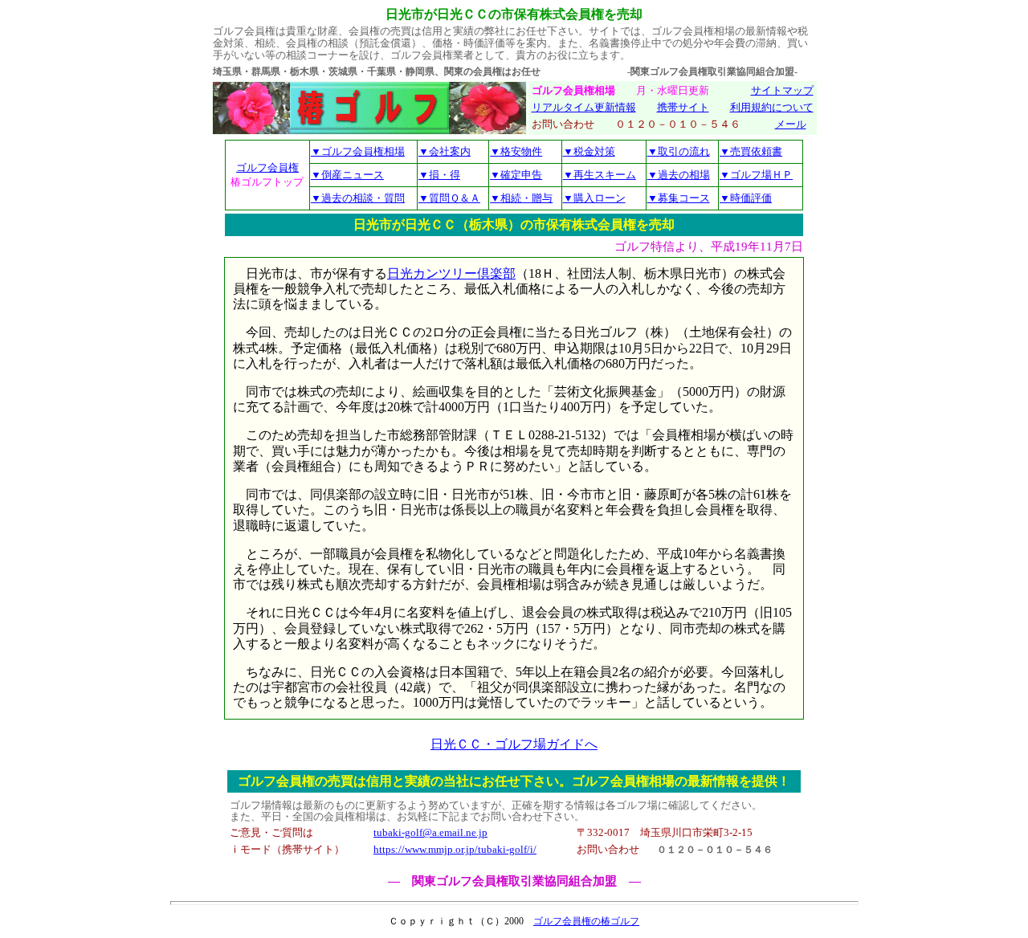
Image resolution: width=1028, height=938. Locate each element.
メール (790, 124)
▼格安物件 (516, 151)
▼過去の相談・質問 (358, 198)
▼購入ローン (594, 198)
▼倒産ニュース (347, 175)
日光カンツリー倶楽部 (451, 273)
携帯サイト (683, 107)
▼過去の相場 (678, 175)
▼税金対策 (589, 151)
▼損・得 (439, 175)
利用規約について (772, 107)
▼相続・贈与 (521, 198)
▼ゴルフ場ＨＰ (756, 175)
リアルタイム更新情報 (584, 107)
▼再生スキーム (599, 175)
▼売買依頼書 (751, 151)
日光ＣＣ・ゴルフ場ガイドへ (514, 744)
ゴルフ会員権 (267, 167)
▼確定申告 (516, 175)
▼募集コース (678, 198)
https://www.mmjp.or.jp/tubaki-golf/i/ (454, 849)
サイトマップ (782, 90)
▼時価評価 (746, 198)
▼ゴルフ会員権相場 (358, 151)
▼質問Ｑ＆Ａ (449, 198)
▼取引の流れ (678, 151)
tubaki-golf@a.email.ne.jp (430, 832)
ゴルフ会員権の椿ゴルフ (586, 921)
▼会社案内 (444, 151)
